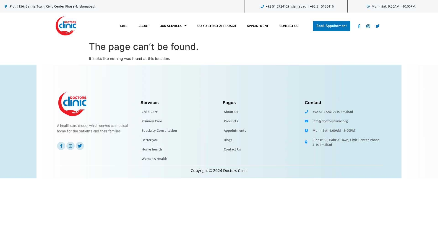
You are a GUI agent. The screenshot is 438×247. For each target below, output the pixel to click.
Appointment (258, 26)
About (143, 26)
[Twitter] (377, 26)
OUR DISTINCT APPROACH (216, 26)
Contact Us (288, 26)
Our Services (171, 26)
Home (123, 26)
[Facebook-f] (359, 26)
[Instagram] (368, 26)
